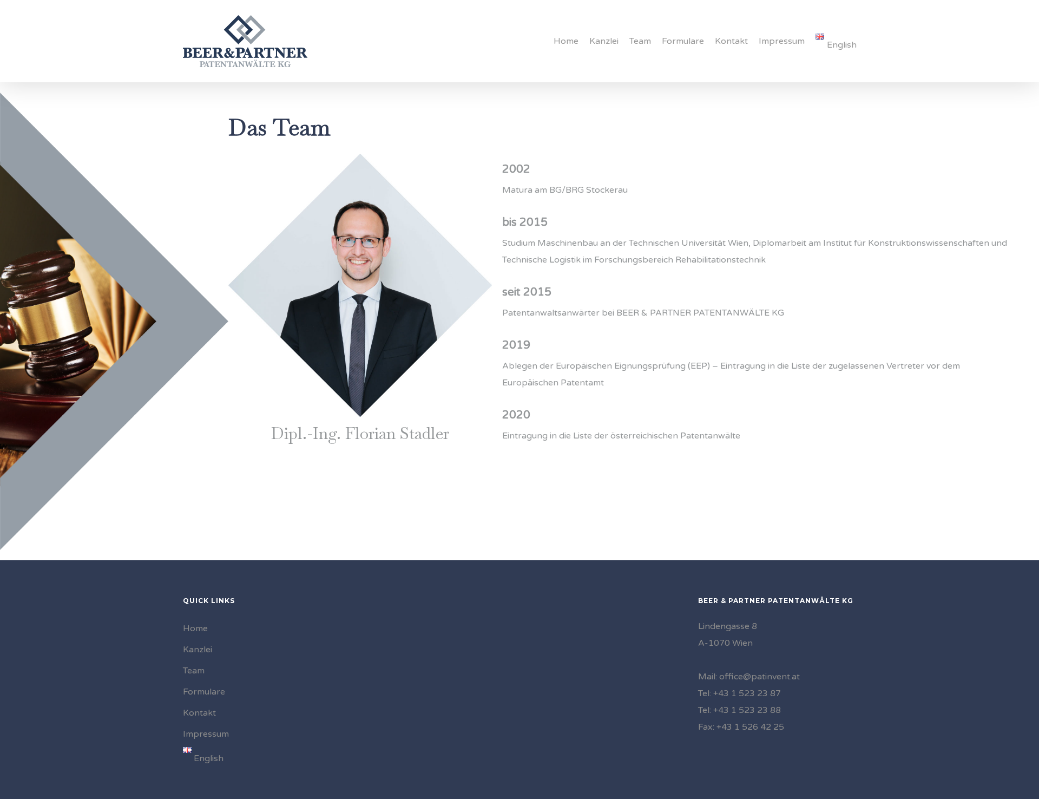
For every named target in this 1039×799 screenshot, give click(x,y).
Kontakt (199, 713)
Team (194, 670)
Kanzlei (197, 649)
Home (195, 628)
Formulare (204, 691)
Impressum (206, 734)
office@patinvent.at (759, 676)
